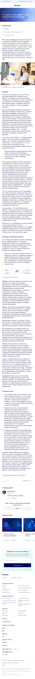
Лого (17, 5)
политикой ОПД (25, 568)
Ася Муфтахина (13, 39)
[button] (31, 5)
